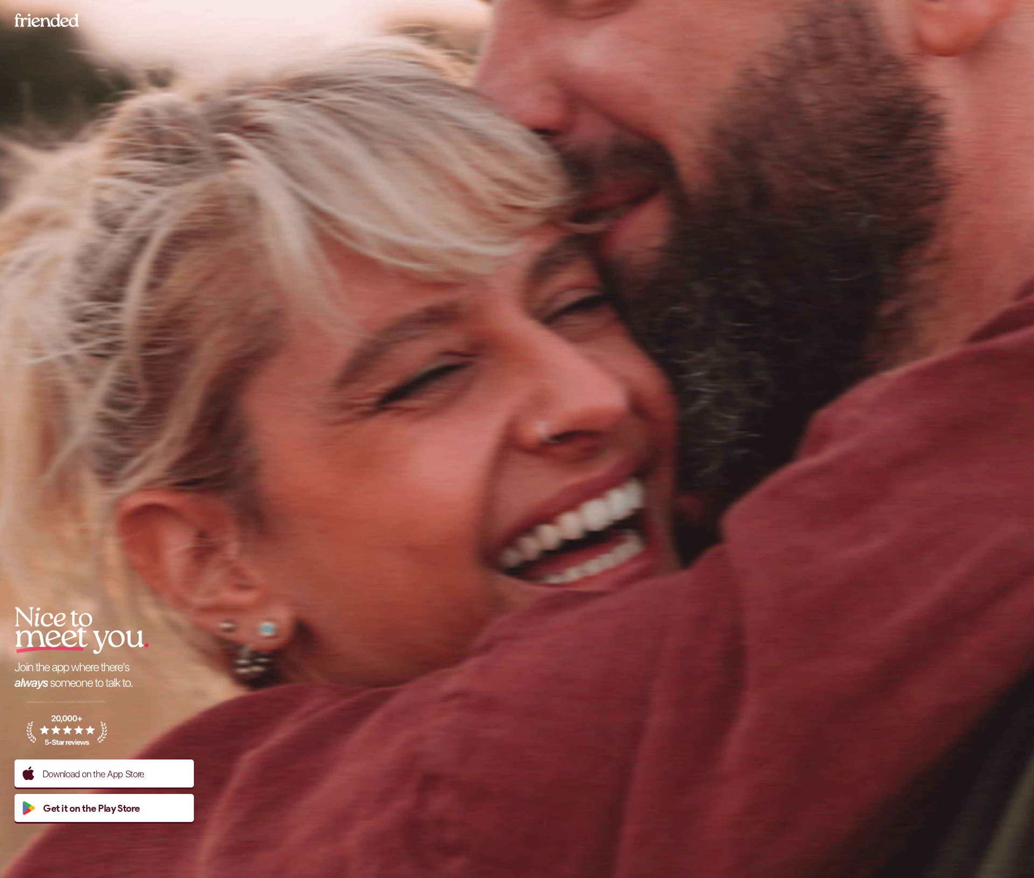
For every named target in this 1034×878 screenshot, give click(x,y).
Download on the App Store (93, 773)
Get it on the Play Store (91, 808)
